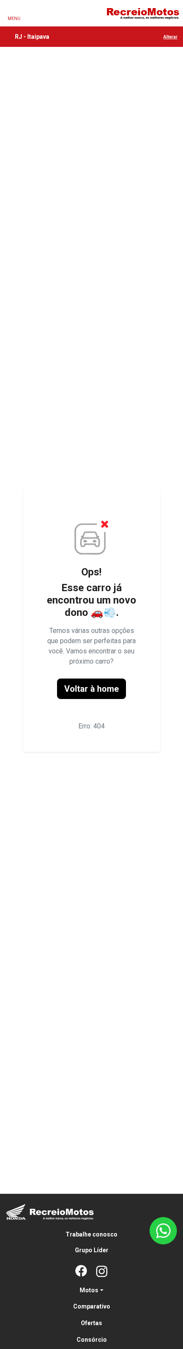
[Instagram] (102, 1272)
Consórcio (92, 1339)
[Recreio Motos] (143, 13)
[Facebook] (81, 1272)
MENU (14, 18)
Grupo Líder (92, 1250)
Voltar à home (91, 689)
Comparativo (91, 1306)
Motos (89, 1290)
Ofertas (91, 1323)
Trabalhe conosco (91, 1234)
